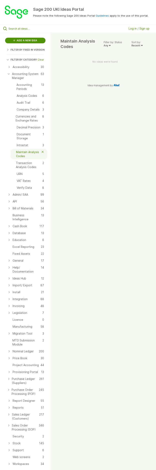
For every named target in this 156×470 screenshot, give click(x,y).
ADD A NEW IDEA (26, 40)
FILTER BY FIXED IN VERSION (28, 49)
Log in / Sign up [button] (139, 28)
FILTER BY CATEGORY (24, 59)
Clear (41, 59)
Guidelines (102, 15)
